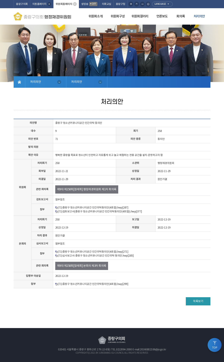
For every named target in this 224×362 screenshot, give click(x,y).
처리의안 (199, 16)
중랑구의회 (22, 4)
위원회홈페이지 (64, 4)
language (160, 4)
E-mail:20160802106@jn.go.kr (149, 349)
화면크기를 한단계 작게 (142, 4)
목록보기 (198, 301)
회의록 (180, 16)
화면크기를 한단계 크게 (130, 4)
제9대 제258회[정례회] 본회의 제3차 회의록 (81, 266)
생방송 (88, 4)
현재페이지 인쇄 (148, 4)
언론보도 (162, 16)
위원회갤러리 (140, 16)
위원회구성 (118, 16)
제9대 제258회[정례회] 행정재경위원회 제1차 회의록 (86, 189)
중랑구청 (120, 4)
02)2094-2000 (124, 349)
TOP (214, 347)
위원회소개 (95, 16)
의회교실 (106, 4)
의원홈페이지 (39, 4)
